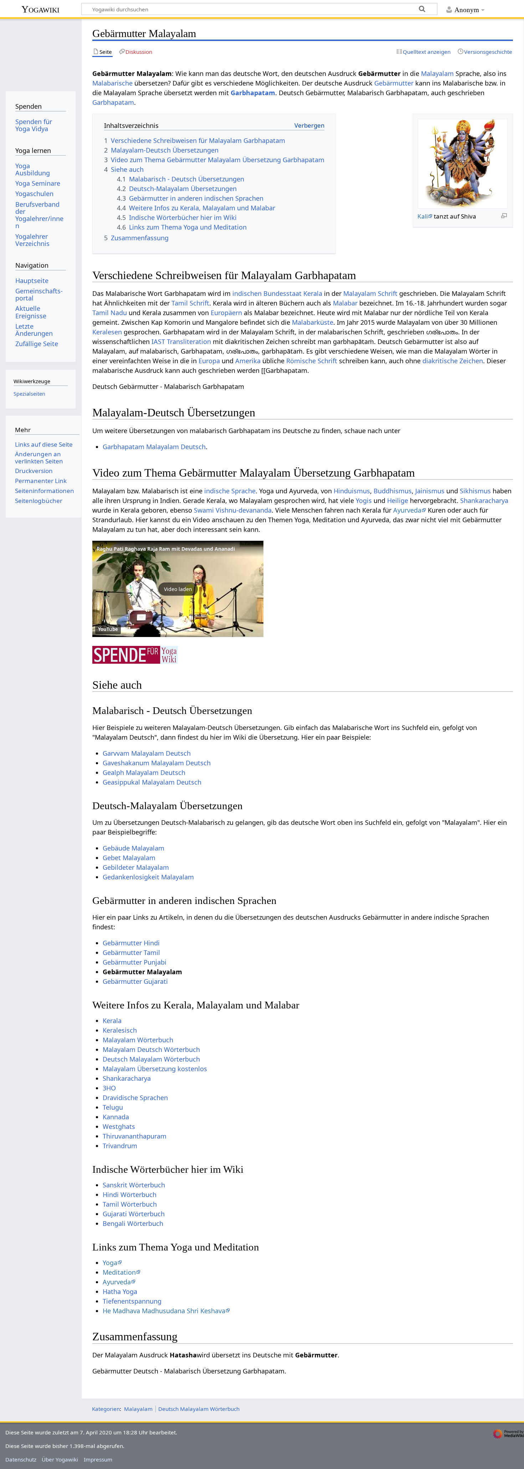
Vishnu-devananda (244, 510)
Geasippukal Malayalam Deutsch (152, 782)
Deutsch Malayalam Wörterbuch (151, 1059)
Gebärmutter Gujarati (135, 981)
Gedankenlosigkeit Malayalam (148, 877)
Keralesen (107, 332)
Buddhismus (393, 491)
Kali (422, 216)
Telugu (113, 1107)
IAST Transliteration (181, 341)
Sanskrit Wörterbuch (134, 1185)
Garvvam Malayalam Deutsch (147, 753)
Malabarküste (312, 322)
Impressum (98, 1459)
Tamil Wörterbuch (130, 1204)
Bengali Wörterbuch (133, 1223)
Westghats (119, 1126)
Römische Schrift (311, 360)
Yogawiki (40, 9)
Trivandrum (120, 1145)
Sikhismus (475, 491)
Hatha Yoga (120, 1291)
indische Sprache (230, 491)
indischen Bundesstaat (267, 293)
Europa (209, 360)
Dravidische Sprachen (135, 1097)
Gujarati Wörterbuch (134, 1213)
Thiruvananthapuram (134, 1136)
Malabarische (112, 83)
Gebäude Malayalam (133, 848)
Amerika (248, 360)
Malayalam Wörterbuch (138, 1040)
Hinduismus (352, 491)
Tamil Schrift (190, 303)
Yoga (110, 1262)
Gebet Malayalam (129, 857)
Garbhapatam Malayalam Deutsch (154, 446)
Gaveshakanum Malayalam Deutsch (157, 763)
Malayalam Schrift (370, 293)
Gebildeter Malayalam (136, 867)
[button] (177, 589)
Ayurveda (407, 510)
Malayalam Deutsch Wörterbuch (151, 1049)
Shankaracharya (484, 500)
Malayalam (437, 73)
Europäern (226, 312)
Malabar (345, 303)
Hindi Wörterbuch (129, 1194)
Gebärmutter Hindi (131, 943)
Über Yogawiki (60, 1459)
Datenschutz (20, 1459)
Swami (204, 510)
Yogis (364, 500)
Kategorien (106, 1408)
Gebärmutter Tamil (131, 952)
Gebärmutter (393, 83)
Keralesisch (120, 1030)
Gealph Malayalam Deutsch (144, 772)
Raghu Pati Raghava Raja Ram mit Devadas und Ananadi (166, 548)
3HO (109, 1088)
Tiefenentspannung (132, 1301)
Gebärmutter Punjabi (134, 962)
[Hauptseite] (40, 52)
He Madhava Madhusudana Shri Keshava (164, 1310)
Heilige (397, 500)
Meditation (119, 1272)
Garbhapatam (253, 92)
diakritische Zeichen (452, 360)
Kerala (312, 293)
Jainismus (430, 491)
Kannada (116, 1117)
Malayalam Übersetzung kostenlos (155, 1068)
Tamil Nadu (109, 312)
